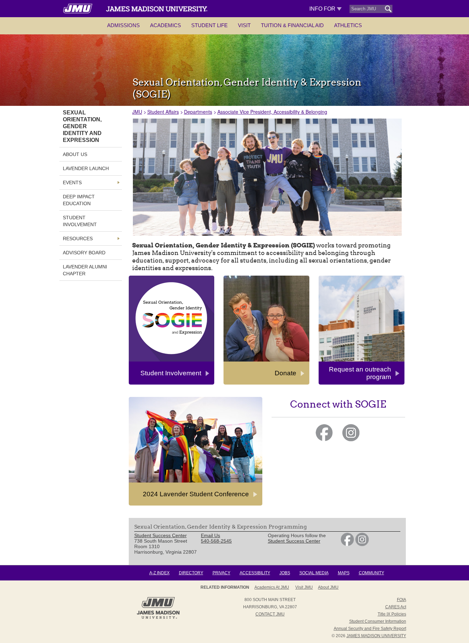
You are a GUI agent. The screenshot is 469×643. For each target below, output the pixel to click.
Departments (198, 111)
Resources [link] (78, 238)
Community (371, 572)
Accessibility (255, 572)
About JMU (328, 587)
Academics (165, 25)
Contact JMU (270, 614)
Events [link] (72, 182)
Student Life (209, 25)
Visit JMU (304, 587)
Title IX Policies (392, 614)
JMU (137, 111)
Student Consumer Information (377, 621)
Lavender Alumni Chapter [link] (85, 270)
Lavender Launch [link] (86, 168)
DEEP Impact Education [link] (79, 200)
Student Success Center (294, 541)
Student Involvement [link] (80, 221)
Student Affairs (163, 111)
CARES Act (395, 607)
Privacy (221, 572)
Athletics (348, 25)
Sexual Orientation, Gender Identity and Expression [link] (82, 126)
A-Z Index (159, 572)
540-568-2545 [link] (216, 541)
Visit (244, 25)
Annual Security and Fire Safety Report (370, 628)
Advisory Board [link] (84, 252)
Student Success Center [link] (160, 535)
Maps (344, 572)
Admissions (123, 25)
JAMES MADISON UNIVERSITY (376, 635)
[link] (347, 544)
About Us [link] (75, 154)
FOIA (401, 599)
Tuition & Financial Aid (292, 25)
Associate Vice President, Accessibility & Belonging (272, 111)
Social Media (314, 572)
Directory (191, 572)
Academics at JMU (271, 587)
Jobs (284, 572)
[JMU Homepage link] (158, 618)
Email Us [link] (210, 535)
